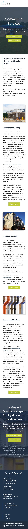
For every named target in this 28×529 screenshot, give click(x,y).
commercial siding (8, 277)
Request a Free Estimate (14, 36)
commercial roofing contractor (13, 164)
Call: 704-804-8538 (14, 40)
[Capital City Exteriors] (5, 3)
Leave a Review (10, 509)
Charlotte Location (7, 486)
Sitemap (8, 507)
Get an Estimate (14, 204)
